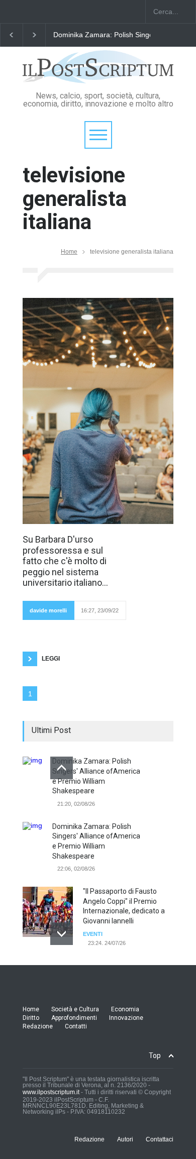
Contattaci (159, 1139)
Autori (125, 1139)
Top (155, 1055)
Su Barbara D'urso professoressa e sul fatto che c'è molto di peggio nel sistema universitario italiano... (65, 561)
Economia (125, 1009)
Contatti (76, 1026)
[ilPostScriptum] (98, 72)
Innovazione (126, 1017)
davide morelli (48, 610)
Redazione (38, 1026)
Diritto (31, 1017)
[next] (61, 933)
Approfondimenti (74, 1017)
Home (69, 251)
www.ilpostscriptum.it (51, 1092)
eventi (93, 934)
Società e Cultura (75, 1009)
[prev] (61, 768)
